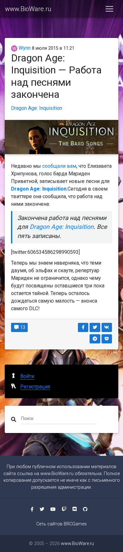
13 (22, 327)
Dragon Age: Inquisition (36, 108)
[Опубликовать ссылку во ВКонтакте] (107, 327)
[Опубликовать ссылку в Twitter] (95, 327)
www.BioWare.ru (28, 9)
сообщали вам (59, 166)
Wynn (24, 48)
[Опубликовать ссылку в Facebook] (83, 327)
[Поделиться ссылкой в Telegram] (95, 338)
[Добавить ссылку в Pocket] (107, 338)
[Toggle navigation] (109, 9)
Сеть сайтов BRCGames (61, 524)
